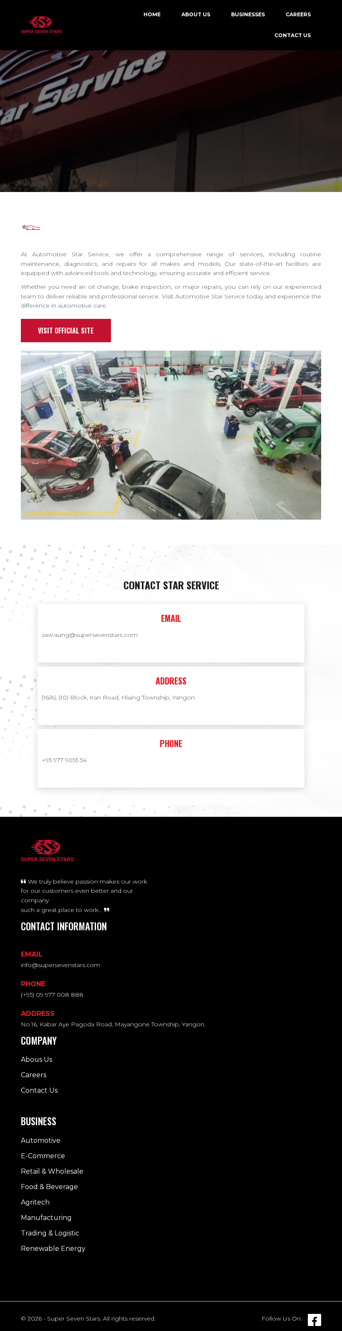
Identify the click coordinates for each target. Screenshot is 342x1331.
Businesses (248, 14)
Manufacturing (46, 1218)
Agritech (35, 1202)
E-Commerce (43, 1156)
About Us (195, 14)
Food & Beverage (49, 1187)
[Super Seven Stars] (41, 25)
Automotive (40, 1140)
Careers (298, 14)
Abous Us (36, 1059)
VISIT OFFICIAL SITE (66, 331)
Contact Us (292, 35)
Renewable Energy (53, 1249)
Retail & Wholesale (52, 1171)
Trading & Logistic (50, 1233)
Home (152, 14)
